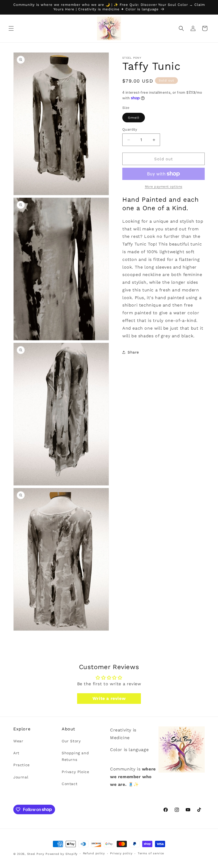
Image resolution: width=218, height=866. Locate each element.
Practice (21, 765)
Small (136, 118)
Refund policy (94, 853)
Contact (69, 784)
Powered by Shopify (61, 854)
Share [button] (133, 352)
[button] (11, 28)
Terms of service (151, 853)
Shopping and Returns (75, 756)
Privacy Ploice (75, 772)
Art (16, 753)
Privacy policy (121, 853)
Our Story (71, 741)
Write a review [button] (109, 698)
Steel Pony (35, 854)
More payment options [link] (163, 186)
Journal (20, 777)
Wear (18, 741)
